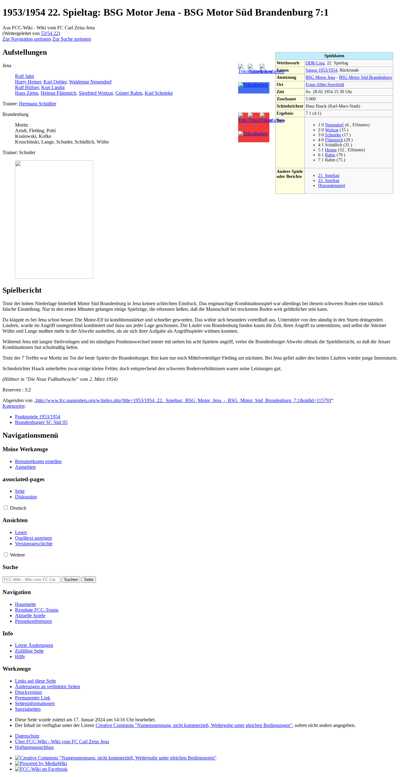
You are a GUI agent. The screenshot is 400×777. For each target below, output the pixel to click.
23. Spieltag (328, 180)
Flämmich (334, 140)
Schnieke (333, 135)
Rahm (330, 155)
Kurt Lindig (53, 87)
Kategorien (13, 406)
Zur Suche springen (71, 39)
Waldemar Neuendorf (90, 81)
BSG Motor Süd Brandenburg (365, 77)
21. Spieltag (328, 175)
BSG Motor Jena (320, 77)
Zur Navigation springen (26, 39)
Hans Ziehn (26, 93)
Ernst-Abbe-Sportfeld (325, 84)
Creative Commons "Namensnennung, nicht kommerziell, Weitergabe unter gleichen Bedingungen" (194, 725)
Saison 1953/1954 (321, 70)
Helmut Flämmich (58, 93)
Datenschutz (27, 736)
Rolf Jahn (24, 76)
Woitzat (331, 130)
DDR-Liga (315, 63)
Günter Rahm (128, 93)
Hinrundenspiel (331, 185)
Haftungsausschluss (34, 747)
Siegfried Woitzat (96, 93)
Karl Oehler (55, 81)
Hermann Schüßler (37, 103)
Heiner (331, 150)
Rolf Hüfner (27, 87)
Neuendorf (334, 125)
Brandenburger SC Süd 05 (41, 422)
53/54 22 (49, 33)
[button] (6, 508)
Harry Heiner (28, 81)
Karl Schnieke (159, 93)
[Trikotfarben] (272, 71)
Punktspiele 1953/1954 (37, 416)
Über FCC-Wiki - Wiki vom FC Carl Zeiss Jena (62, 741)
